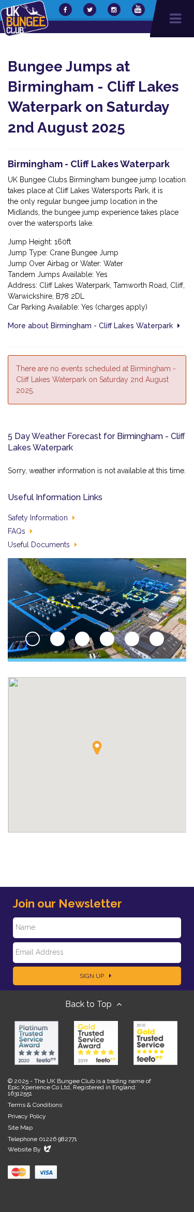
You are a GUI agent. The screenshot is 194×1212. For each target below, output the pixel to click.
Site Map (20, 1127)
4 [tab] (107, 639)
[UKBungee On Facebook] (65, 9)
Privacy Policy (27, 1116)
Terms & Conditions (35, 1104)
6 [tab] (157, 639)
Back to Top (89, 1004)
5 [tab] (132, 639)
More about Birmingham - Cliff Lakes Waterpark (91, 326)
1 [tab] (32, 639)
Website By (30, 1149)
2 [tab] (57, 639)
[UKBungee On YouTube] (138, 9)
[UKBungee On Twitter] (89, 9)
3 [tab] (82, 639)
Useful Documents (40, 545)
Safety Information (39, 518)
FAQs (17, 531)
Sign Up (93, 976)
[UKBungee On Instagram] (114, 9)
